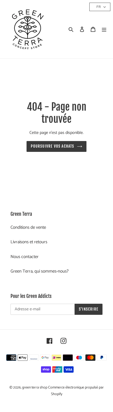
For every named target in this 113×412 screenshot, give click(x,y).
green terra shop (35, 388)
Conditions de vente (28, 227)
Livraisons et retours (29, 242)
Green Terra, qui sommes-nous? (40, 271)
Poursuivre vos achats (52, 146)
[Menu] (104, 29)
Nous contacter (25, 256)
